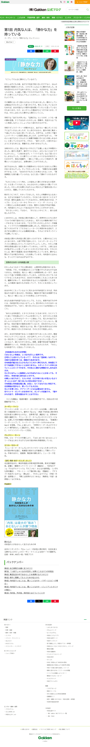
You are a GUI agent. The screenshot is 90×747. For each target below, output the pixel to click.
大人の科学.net (10, 711)
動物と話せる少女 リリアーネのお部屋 (58, 670)
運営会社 (35, 729)
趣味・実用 (46, 17)
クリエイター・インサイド (13, 646)
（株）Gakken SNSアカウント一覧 (57, 713)
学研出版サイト (51, 710)
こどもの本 (21, 17)
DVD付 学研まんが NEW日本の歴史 (57, 662)
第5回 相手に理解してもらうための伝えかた (22, 577)
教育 (7, 627)
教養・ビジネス (57, 17)
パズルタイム (10, 709)
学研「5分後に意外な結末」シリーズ (58, 667)
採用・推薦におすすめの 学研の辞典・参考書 (61, 699)
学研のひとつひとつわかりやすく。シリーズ (60, 646)
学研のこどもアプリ (53, 635)
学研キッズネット (52, 640)
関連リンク (8, 619)
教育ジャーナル (51, 691)
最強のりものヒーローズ (54, 675)
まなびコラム (10, 643)
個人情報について (64, 729)
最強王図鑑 (50, 648)
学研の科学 (50, 657)
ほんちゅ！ (10, 42)
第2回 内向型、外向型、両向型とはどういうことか (24, 593)
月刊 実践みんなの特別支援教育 (56, 693)
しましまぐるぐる (52, 627)
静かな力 (7, 542)
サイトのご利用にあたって (48, 729)
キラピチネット (51, 678)
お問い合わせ (25, 729)
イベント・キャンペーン (13, 638)
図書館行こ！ (51, 696)
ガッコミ (49, 659)
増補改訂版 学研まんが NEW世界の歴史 (58, 665)
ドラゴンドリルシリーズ (54, 654)
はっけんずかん (51, 632)
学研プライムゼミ (52, 681)
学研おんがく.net (11, 714)
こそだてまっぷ (51, 688)
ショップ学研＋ (10, 653)
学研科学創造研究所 (53, 701)
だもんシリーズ (51, 630)
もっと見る (76, 108)
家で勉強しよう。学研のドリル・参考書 (59, 643)
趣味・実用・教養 (11, 632)
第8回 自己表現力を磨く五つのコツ (18, 568)
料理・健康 (9, 630)
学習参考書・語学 (33, 17)
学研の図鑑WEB (51, 651)
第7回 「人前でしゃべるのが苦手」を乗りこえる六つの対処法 (29, 571)
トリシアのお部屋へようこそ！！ (57, 673)
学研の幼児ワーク (52, 638)
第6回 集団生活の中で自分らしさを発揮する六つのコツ (26, 574)
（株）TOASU (50, 716)
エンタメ (68, 17)
